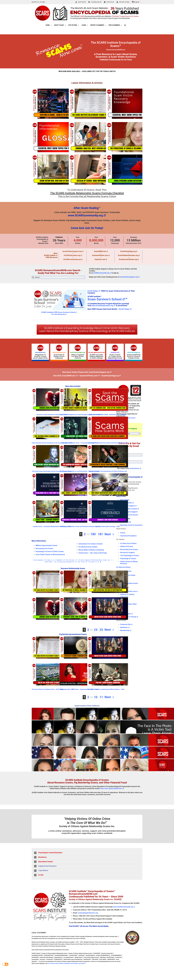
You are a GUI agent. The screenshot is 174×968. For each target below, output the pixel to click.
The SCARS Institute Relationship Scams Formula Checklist (87, 193)
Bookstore (124, 627)
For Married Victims (123, 567)
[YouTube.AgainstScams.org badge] (96, 344)
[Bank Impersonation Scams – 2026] (96, 170)
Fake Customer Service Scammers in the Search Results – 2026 (52, 443)
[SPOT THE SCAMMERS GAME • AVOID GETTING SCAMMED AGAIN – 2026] (107, 399)
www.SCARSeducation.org (102, 305)
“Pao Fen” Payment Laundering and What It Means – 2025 (105, 689)
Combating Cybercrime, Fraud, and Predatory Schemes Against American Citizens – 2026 (80, 527)
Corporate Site (125, 624)
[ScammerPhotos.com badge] (59, 344)
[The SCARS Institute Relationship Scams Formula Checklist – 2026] (96, 104)
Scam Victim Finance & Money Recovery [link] (50, 554)
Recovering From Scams (129, 515)
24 (95, 630)
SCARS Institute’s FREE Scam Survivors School (58, 312)
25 (101, 630)
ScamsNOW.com (100, 251)
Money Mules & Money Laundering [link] (91, 550)
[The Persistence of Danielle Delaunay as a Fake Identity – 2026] (133, 137)
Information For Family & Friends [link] (91, 544)
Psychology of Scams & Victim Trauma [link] (50, 551)
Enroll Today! (93, 291)
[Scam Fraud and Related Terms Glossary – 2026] (59, 137)
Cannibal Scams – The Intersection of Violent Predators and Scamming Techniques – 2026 (108, 472)
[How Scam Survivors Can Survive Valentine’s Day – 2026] (80, 608)
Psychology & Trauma (128, 558)
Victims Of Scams (126, 546)
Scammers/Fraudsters (128, 536)
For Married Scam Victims (88, 547)
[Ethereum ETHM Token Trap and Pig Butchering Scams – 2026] (80, 647)
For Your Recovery (58, 314)
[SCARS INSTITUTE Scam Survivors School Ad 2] (59, 289)
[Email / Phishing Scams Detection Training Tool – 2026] (133, 170)
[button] (125, 25)
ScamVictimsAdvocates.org (128, 255)
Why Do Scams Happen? (129, 512)
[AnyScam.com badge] (115, 344)
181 (100, 534)
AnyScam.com (100, 259)
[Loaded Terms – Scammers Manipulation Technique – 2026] (52, 511)
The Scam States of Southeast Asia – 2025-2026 (47, 689)
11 (101, 697)
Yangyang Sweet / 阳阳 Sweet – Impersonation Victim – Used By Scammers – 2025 (79, 690)
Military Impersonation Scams (46, 545)
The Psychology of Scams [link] (129, 555)
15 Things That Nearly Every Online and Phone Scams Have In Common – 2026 (107, 443)
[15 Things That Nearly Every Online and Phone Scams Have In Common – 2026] (107, 428)
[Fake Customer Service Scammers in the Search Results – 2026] (52, 428)
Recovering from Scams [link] (44, 548)
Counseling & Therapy (128, 617)
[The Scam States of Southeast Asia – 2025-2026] (52, 674)
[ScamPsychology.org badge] (133, 344)
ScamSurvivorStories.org (128, 259)
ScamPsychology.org (128, 251)
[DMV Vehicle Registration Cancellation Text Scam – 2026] (107, 484)
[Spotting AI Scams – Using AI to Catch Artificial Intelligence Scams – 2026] (59, 104)
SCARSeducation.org (72, 255)
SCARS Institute (49, 255)
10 (95, 697)
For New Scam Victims (128, 543)
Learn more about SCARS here (111, 788)
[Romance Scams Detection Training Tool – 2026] (52, 399)
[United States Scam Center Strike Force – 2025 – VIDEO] (107, 608)
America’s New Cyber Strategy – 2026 (108, 526)
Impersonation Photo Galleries (87, 706)
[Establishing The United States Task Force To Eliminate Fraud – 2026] (52, 484)
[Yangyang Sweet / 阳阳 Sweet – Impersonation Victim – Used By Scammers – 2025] (80, 674)
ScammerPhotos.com (100, 255)
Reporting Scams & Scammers (131, 525)
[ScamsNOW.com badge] (40, 344)
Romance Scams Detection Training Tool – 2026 (52, 414)
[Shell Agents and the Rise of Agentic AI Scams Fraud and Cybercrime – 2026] (80, 484)
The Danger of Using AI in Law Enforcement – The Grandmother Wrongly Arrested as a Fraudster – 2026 (80, 472)
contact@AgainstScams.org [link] (88, 913)
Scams (122, 533)
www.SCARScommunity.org (85, 215)
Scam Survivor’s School (104, 299)
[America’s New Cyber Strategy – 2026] (107, 511)
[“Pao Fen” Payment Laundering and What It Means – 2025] (107, 674)
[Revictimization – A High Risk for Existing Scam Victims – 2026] (59, 170)
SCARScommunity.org (72, 259)
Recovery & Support (127, 552)
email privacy (134, 468)
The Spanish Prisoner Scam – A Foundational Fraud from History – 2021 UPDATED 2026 (80, 443)
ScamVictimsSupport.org (72, 251)
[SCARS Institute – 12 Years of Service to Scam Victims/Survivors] (129, 384)
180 (93, 534)
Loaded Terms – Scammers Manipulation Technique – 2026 (52, 526)
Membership (124, 630)
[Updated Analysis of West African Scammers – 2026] (96, 137)
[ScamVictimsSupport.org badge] (77, 344)
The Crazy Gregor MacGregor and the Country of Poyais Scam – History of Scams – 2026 (52, 472)
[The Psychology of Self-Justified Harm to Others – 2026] (133, 104)
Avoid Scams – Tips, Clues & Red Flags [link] (93, 553)
